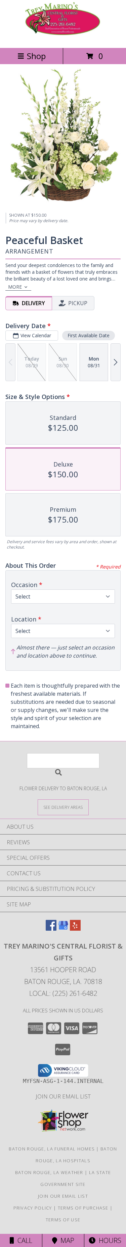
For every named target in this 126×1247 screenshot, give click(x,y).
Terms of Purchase (83, 1208)
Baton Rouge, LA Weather (49, 1172)
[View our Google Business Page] (63, 928)
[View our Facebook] (51, 928)
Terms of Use (63, 1220)
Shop (36, 55)
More (15, 287)
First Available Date (89, 335)
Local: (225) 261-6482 (63, 993)
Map (65, 1240)
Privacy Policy (32, 1208)
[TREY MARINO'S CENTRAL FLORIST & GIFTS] (63, 38)
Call (23, 1240)
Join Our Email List (63, 1096)
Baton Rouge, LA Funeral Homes (52, 1149)
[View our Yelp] (75, 928)
